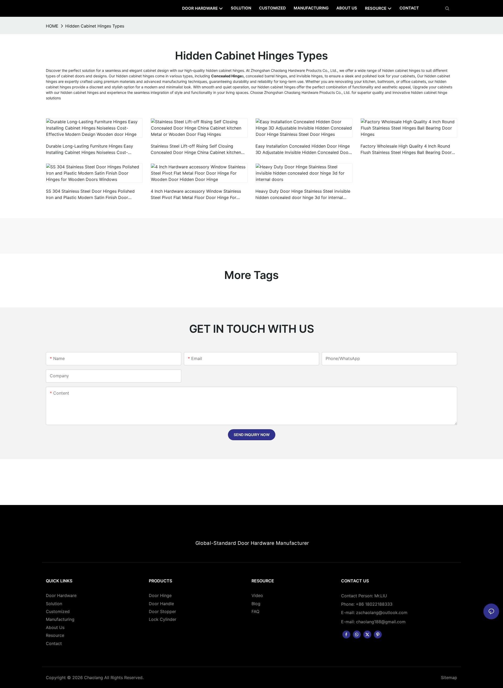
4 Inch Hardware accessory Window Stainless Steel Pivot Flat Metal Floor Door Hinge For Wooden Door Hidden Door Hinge (196, 195)
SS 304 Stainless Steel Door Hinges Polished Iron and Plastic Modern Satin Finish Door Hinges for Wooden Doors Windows (90, 195)
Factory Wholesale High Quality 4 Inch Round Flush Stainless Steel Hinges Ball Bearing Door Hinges (406, 149)
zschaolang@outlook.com (381, 612)
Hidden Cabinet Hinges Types (94, 26)
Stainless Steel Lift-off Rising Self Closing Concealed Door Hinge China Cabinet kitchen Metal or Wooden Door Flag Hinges (196, 149)
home (52, 26)
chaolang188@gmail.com (381, 621)
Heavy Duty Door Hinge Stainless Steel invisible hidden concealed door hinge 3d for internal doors (302, 195)
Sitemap (449, 677)
